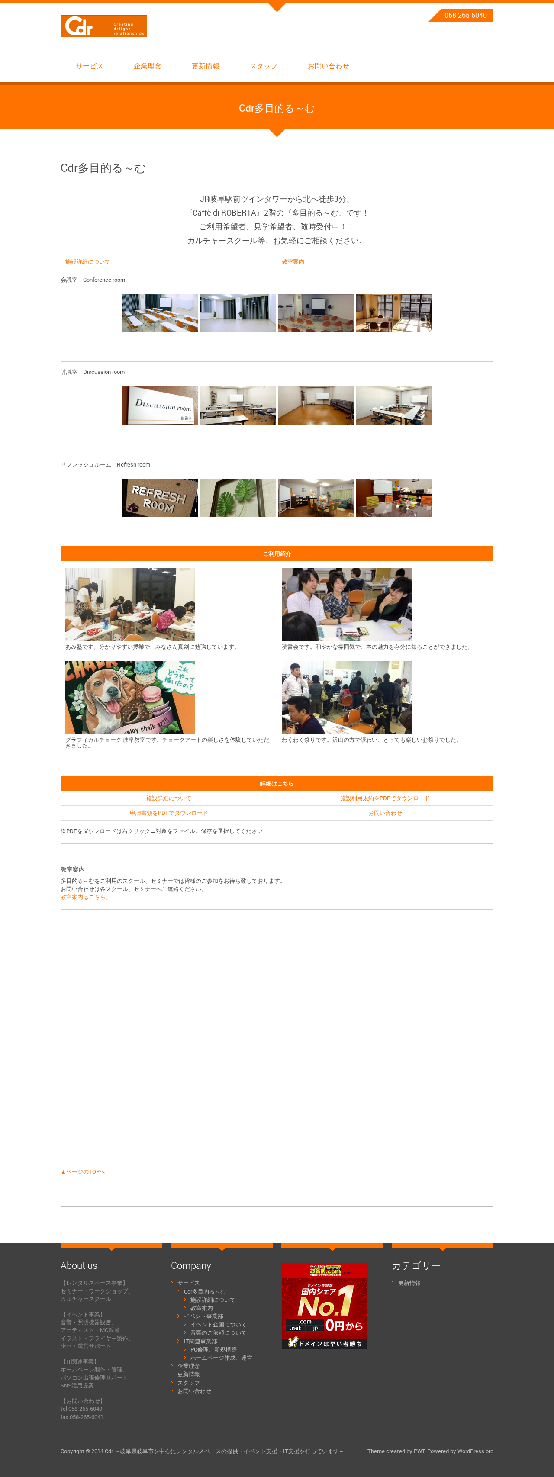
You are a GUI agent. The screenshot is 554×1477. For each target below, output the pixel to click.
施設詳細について (87, 261)
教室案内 (293, 261)
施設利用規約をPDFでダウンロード (385, 798)
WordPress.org (475, 1451)
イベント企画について (218, 1324)
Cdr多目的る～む (205, 1291)
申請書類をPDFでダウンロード (169, 813)
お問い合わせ (328, 66)
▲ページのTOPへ (83, 1171)
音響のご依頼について (218, 1332)
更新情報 (205, 66)
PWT (419, 1451)
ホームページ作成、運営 (221, 1357)
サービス (89, 66)
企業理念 (147, 66)
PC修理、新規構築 (213, 1349)
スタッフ (263, 66)
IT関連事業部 (200, 1341)
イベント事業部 (203, 1316)
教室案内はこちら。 (86, 897)
